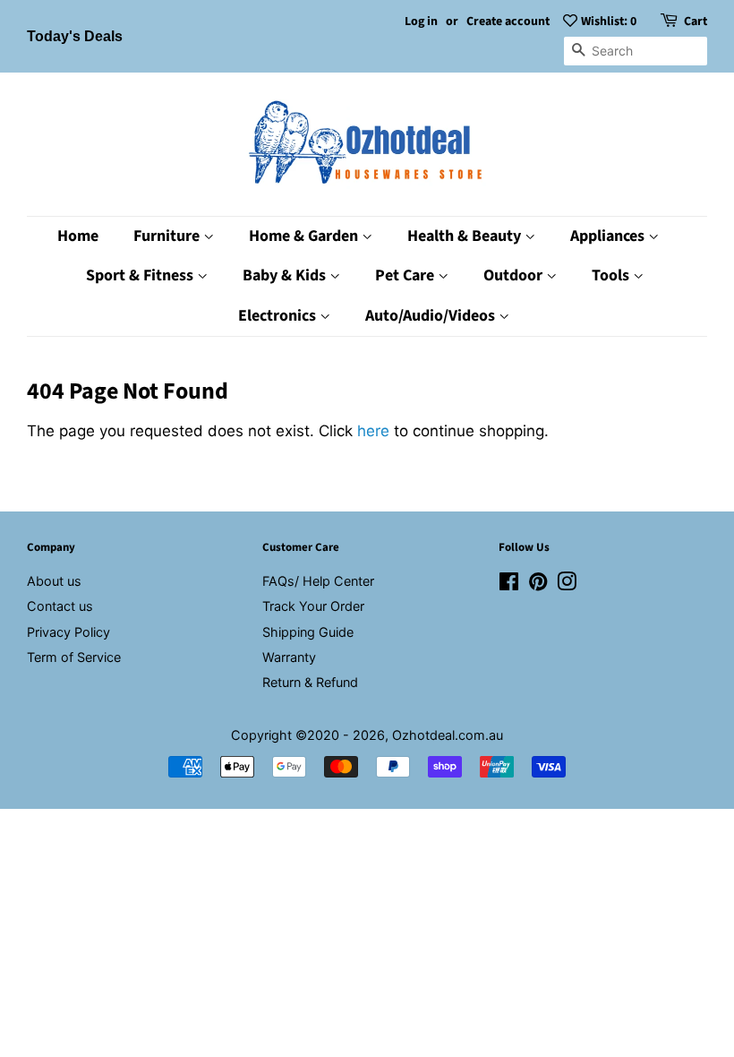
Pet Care (406, 275)
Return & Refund (310, 682)
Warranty (289, 657)
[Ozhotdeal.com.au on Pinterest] (538, 584)
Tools (612, 275)
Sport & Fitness (141, 275)
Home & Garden (305, 236)
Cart (695, 21)
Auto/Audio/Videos (432, 316)
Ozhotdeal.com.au (447, 735)
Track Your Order (313, 606)
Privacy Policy (68, 632)
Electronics (279, 316)
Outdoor (514, 275)
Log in (421, 21)
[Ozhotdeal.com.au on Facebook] (509, 584)
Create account (508, 21)
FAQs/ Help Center (318, 581)
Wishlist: (608, 21)
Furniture (168, 236)
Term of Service (74, 657)
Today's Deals (75, 36)
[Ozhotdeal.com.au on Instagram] (566, 584)
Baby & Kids (286, 275)
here (373, 431)
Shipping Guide (308, 632)
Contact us (60, 606)
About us (54, 581)
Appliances (609, 236)
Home (77, 236)
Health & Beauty (466, 236)
